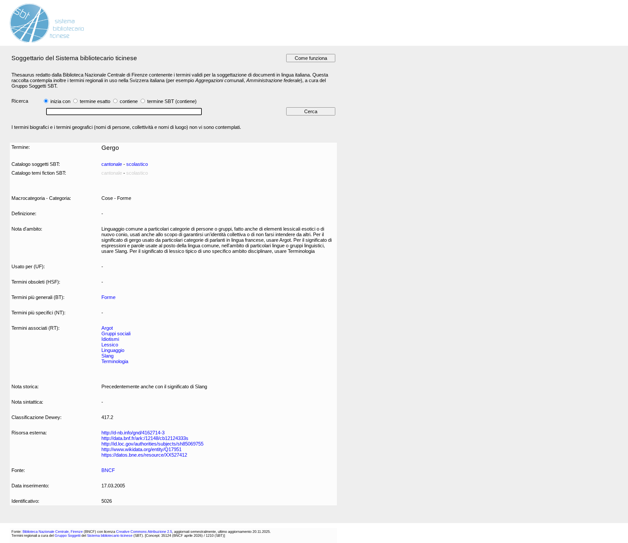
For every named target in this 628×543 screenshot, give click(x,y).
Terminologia (114, 361)
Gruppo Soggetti (67, 535)
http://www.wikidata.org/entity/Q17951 (141, 449)
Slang (107, 356)
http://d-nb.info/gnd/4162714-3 (133, 432)
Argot (107, 328)
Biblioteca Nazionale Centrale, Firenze (53, 532)
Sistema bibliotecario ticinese (109, 535)
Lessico (109, 344)
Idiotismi (110, 339)
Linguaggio (112, 350)
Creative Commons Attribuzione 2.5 (144, 532)
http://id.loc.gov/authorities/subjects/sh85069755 (152, 444)
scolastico (137, 164)
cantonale (111, 164)
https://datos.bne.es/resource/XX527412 (144, 455)
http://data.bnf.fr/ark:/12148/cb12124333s (144, 438)
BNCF (108, 470)
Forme (108, 297)
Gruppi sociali (116, 333)
